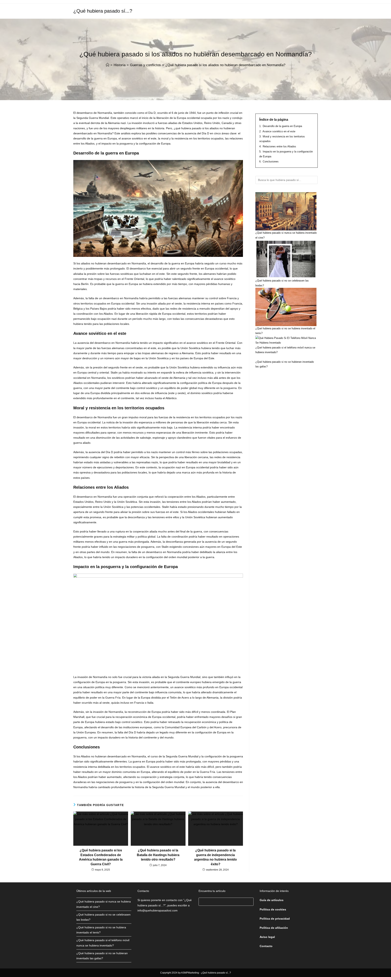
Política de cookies (273, 909)
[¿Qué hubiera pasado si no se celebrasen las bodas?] (285, 259)
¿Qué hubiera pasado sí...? (102, 11)
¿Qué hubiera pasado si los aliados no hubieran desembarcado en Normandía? (225, 65)
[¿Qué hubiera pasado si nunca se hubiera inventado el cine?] (285, 211)
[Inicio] (107, 65)
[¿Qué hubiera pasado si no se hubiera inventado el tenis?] (285, 307)
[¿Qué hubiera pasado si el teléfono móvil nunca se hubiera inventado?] (286, 340)
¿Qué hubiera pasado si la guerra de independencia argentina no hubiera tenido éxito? (215, 857)
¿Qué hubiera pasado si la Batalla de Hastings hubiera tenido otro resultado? (158, 855)
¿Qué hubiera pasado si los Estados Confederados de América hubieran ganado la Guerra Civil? (101, 857)
